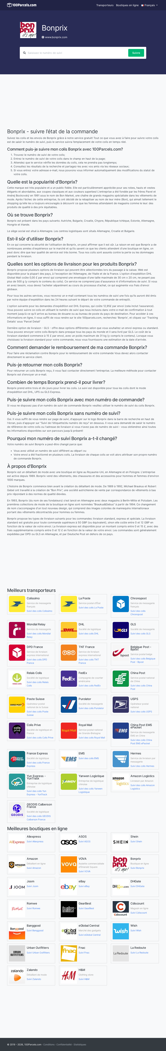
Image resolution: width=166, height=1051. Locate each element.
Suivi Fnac (84, 952)
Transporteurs (104, 5)
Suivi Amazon (34, 868)
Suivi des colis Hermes (142, 766)
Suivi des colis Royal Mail (92, 737)
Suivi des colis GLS (140, 633)
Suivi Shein (136, 841)
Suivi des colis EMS (89, 758)
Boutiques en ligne (127, 5)
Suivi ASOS (84, 841)
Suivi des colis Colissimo (39, 611)
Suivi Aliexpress (35, 841)
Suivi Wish (135, 930)
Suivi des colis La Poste (91, 607)
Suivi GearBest (86, 908)
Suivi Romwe (33, 908)
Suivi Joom (32, 886)
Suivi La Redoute (139, 952)
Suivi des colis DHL (89, 633)
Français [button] (150, 5)
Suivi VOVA (84, 871)
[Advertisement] (83, 101)
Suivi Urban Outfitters (38, 952)
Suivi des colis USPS (141, 711)
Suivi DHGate (137, 886)
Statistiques (80, 1044)
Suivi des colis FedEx (90, 685)
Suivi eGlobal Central (90, 934)
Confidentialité (64, 1044)
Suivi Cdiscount (138, 912)
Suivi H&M (84, 979)
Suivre (136, 52)
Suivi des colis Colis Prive (40, 737)
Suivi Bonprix (137, 868)
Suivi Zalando (34, 979)
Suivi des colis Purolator (91, 708)
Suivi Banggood (35, 930)
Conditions (48, 1044)
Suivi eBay (84, 886)
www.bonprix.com (56, 37)
